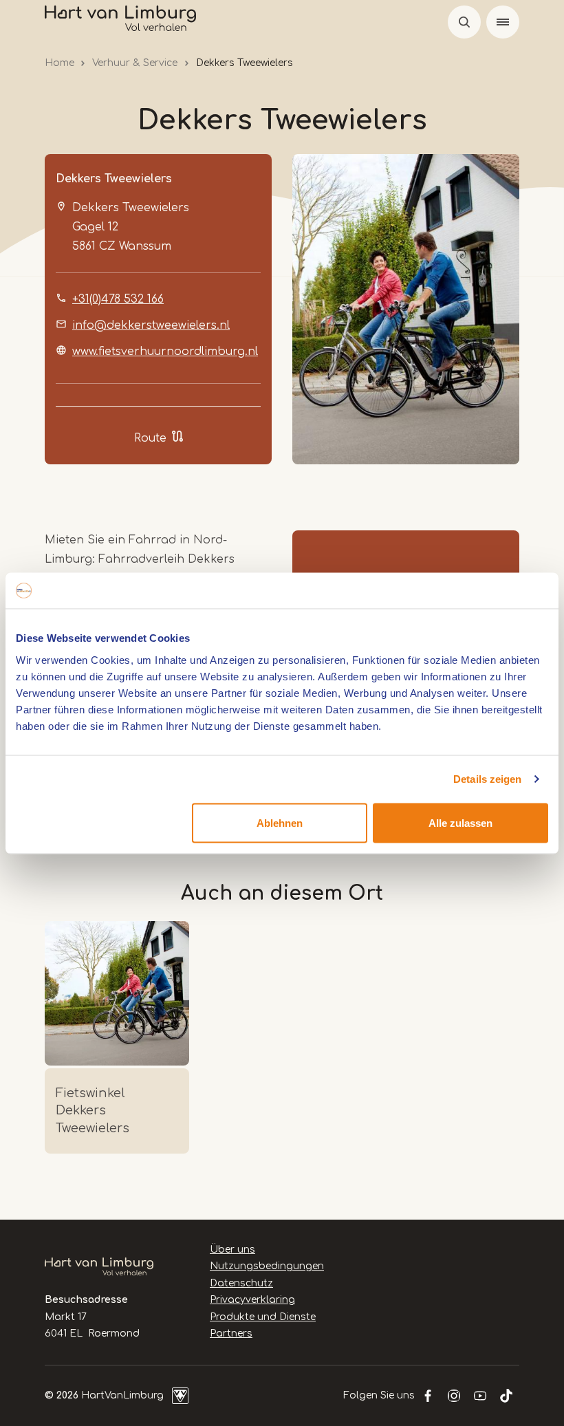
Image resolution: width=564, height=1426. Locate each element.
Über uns (232, 1249)
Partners (231, 1333)
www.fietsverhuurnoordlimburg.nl (165, 351)
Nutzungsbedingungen (267, 1266)
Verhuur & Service (134, 63)
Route (150, 438)
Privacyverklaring (252, 1300)
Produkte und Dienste (263, 1317)
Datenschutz (241, 1283)
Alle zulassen (460, 822)
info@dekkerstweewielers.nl (151, 325)
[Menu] (502, 22)
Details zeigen (487, 779)
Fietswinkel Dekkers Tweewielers (92, 1110)
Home (59, 63)
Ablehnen (280, 822)
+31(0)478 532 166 (118, 299)
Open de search (464, 22)
